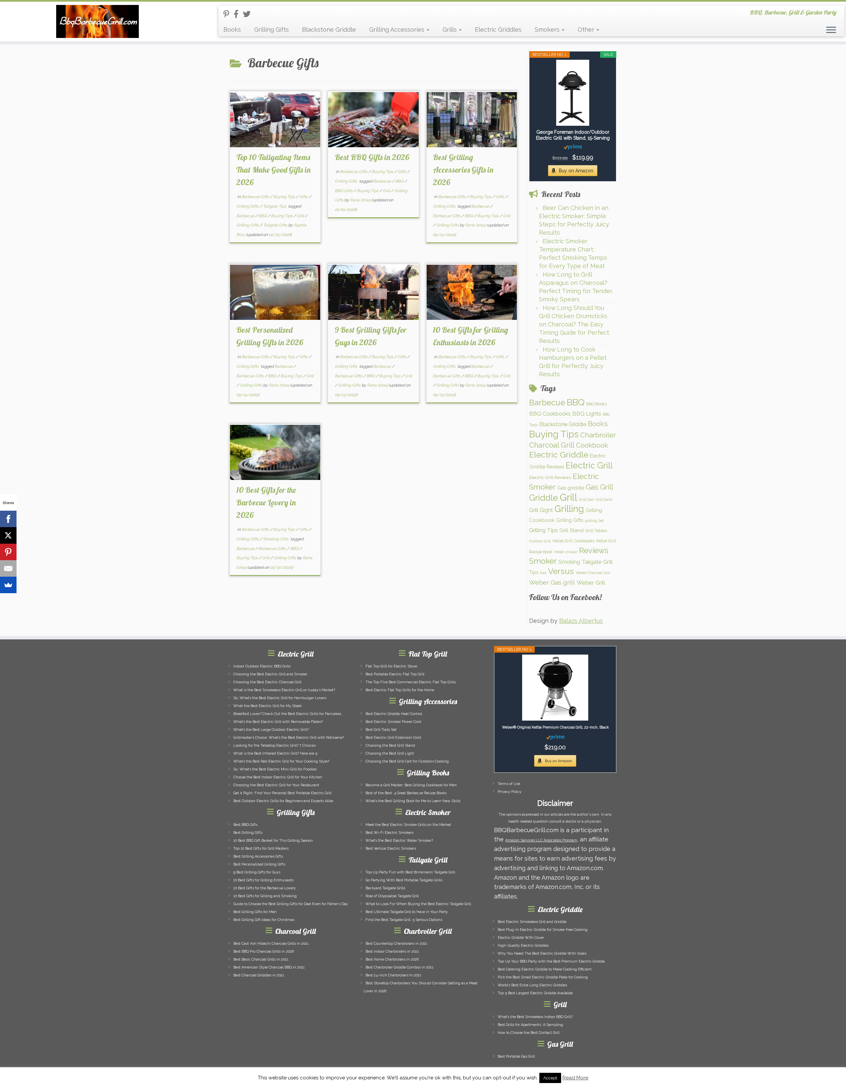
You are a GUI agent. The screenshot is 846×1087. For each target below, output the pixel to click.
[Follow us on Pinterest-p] (228, 14)
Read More (575, 1078)
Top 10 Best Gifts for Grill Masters (260, 848)
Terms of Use (509, 784)
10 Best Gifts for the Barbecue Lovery (264, 888)
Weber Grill (591, 582)
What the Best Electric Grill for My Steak (267, 706)
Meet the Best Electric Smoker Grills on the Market (408, 825)
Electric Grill (589, 465)
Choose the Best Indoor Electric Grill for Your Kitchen (277, 777)
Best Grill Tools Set (381, 730)
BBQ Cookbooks (550, 413)
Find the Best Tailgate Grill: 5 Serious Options (403, 920)
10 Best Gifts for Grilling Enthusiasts (263, 880)
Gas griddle (570, 488)
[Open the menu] (831, 30)
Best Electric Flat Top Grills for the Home (399, 690)
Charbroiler (598, 435)
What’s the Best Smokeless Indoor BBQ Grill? (535, 1017)
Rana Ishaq (360, 200)
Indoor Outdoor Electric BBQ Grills (261, 666)
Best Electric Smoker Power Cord (393, 722)
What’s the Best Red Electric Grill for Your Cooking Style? (281, 761)
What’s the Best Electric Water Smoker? (399, 840)
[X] (8, 535)
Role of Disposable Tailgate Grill (392, 896)
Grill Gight (541, 510)
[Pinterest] (8, 552)
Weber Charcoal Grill (593, 573)
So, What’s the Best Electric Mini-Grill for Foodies (275, 769)
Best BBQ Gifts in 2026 (372, 157)
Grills (450, 29)
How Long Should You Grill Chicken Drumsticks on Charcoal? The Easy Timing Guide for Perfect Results (574, 324)
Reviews (593, 550)
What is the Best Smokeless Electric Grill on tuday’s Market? (284, 690)
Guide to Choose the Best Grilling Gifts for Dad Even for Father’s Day (290, 904)
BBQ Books (596, 403)
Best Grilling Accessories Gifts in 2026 (463, 169)
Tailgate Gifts (275, 225)
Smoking (569, 562)
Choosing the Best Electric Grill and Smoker (270, 674)
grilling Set (594, 520)
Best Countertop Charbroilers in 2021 (396, 943)
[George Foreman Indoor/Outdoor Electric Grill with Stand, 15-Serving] (572, 93)
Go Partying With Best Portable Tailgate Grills (403, 880)
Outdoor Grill (540, 541)
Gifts (304, 196)
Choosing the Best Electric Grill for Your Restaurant (276, 785)
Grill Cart (586, 499)
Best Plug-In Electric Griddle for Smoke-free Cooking (543, 930)
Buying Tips (284, 196)
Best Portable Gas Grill (516, 1056)
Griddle (543, 498)
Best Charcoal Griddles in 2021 (258, 975)
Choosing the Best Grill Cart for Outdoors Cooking (407, 761)
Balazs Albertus (581, 620)
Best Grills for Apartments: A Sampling (530, 1025)
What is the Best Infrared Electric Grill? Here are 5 (275, 753)
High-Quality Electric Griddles (523, 945)
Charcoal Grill (551, 445)
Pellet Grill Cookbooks (574, 540)
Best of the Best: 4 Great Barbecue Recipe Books (405, 793)
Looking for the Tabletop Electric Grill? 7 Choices (274, 745)
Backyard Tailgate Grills (385, 888)
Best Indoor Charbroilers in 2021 (392, 951)
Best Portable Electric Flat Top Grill (394, 674)
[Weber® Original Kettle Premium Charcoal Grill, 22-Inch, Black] (555, 688)
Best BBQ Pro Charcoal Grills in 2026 (263, 951)
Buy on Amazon (576, 170)
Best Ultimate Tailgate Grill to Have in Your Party (406, 912)
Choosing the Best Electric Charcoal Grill (267, 682)
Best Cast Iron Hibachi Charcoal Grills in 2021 (271, 943)
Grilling (569, 508)
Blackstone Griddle (329, 29)
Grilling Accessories (397, 29)
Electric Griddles (498, 29)
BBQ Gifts (344, 190)
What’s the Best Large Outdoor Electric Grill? (271, 730)
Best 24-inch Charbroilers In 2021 (393, 975)
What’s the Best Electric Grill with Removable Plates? (278, 722)
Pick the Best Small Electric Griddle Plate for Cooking (543, 977)
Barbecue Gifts (256, 196)
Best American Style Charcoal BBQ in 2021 (269, 967)
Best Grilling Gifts (247, 833)
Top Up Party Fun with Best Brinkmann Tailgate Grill (410, 872)
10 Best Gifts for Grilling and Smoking (265, 896)
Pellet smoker (565, 552)
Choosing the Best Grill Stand (390, 745)
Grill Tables (596, 530)
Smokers (548, 29)
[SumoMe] (8, 585)
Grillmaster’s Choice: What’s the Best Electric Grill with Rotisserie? (288, 737)
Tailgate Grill (597, 562)
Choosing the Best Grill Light (389, 753)
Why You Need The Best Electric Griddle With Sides (542, 953)
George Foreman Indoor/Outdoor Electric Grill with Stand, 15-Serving (573, 135)
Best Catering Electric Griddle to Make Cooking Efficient (545, 969)
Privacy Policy (509, 792)
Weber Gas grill (552, 582)
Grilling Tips (543, 530)
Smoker (543, 561)
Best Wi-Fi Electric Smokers (389, 833)
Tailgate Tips (275, 206)
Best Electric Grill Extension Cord (393, 737)
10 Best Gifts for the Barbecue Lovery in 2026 (266, 502)
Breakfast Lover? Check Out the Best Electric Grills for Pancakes (287, 714)
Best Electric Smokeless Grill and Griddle (532, 922)
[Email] (8, 568)
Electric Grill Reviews (550, 477)
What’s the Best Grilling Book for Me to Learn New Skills (412, 801)
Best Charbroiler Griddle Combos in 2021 (399, 967)
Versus (561, 571)
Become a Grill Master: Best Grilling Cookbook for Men (411, 785)
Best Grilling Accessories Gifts (258, 856)
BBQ (263, 216)
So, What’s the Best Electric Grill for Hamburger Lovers (279, 698)
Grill (301, 216)
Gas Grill (599, 487)
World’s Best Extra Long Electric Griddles (532, 985)
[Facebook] (8, 519)
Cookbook (592, 445)
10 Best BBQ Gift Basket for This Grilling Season (273, 840)
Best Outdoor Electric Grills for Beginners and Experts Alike (283, 801)
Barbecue (245, 216)
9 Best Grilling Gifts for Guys (256, 872)
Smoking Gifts (276, 539)
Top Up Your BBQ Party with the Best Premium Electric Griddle (551, 961)
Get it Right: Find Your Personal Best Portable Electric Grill (282, 793)
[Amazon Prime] (573, 147)
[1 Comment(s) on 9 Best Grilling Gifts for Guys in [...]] (414, 278)
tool (543, 573)
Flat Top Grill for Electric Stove (391, 666)
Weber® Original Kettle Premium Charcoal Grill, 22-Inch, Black (555, 727)
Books (232, 29)
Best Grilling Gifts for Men (255, 912)
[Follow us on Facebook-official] (238, 14)
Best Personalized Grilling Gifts (259, 864)
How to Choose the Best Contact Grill (528, 1033)
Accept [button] (550, 1077)
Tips (533, 572)
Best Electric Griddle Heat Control (393, 714)
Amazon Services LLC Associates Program (541, 840)
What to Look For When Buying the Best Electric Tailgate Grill (418, 904)
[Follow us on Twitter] (249, 14)
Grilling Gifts (271, 29)
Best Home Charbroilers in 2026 (392, 959)
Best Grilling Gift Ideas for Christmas (263, 920)
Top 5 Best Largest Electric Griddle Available (535, 993)
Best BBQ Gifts (245, 825)
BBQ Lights (586, 413)
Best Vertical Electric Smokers (390, 848)
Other (587, 29)
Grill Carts (604, 499)
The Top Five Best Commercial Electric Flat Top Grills (410, 682)
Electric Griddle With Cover (521, 937)
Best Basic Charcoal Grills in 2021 (260, 959)
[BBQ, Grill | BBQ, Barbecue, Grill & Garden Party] (97, 21)
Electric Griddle (558, 454)
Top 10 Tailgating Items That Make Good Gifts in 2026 (273, 169)
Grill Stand (571, 530)
